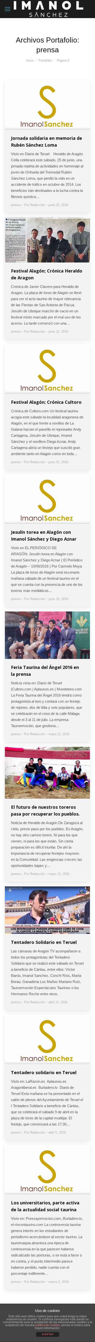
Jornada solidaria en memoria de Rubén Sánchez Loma (46, 141)
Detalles (54, 105)
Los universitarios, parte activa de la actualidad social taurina (45, 1206)
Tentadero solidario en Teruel (43, 1072)
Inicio (30, 60)
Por (34, 205)
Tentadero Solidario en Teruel (44, 942)
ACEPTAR (47, 1334)
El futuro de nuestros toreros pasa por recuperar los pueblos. (45, 810)
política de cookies (47, 1325)
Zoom (41, 105)
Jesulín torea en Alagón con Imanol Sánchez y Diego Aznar (43, 535)
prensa (15, 205)
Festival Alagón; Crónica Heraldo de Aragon (46, 274)
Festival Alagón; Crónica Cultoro (46, 402)
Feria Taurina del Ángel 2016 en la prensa (45, 670)
